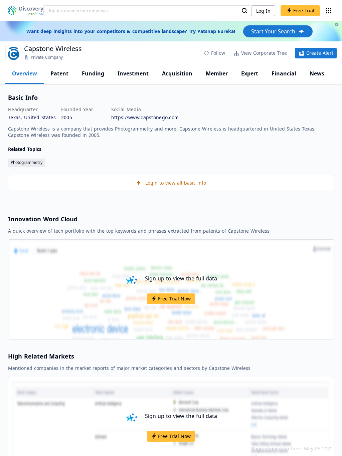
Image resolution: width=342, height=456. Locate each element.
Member (217, 73)
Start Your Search (273, 31)
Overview (24, 73)
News (317, 73)
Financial (284, 73)
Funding (93, 73)
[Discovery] (25, 10)
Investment (133, 73)
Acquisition (177, 73)
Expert (249, 73)
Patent (59, 73)
